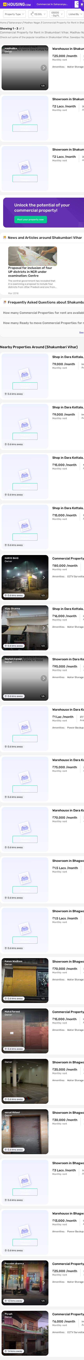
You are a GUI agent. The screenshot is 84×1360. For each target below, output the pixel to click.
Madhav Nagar (32, 22)
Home (3, 22)
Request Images (25, 128)
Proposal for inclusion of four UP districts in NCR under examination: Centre (30, 272)
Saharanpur (15, 22)
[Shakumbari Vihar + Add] (77, 4)
